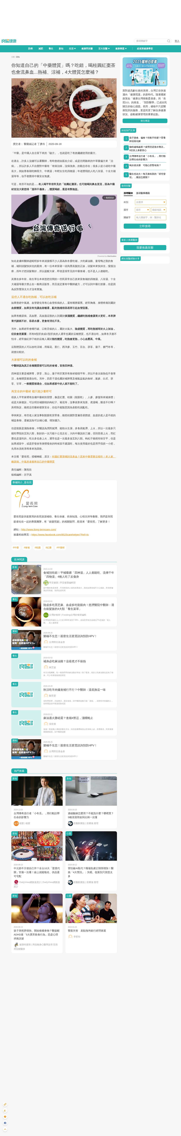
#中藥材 (61, 547)
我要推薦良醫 (144, 247)
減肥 (40, 48)
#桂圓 (38, 547)
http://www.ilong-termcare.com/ (38, 529)
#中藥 (16, 547)
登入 (177, 41)
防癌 (30, 48)
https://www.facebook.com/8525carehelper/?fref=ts (60, 534)
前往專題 (144, 121)
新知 (61, 48)
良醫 (13, 57)
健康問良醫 (87, 48)
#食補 (27, 547)
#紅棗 (48, 547)
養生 (51, 48)
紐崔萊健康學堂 (145, 48)
